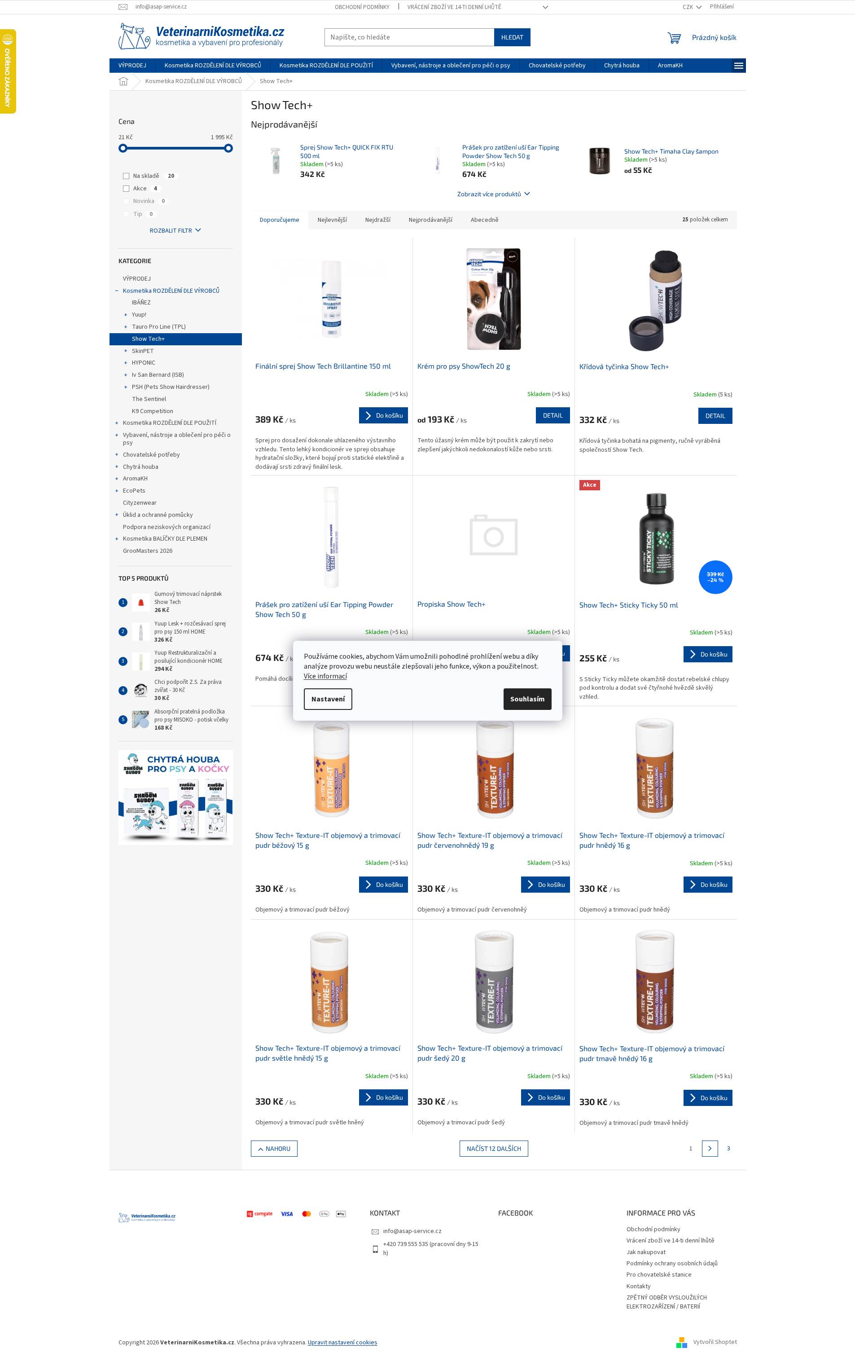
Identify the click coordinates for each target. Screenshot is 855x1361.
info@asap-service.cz (412, 1231)
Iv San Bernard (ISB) (158, 374)
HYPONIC (143, 362)
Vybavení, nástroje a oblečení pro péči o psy (177, 439)
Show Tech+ (148, 339)
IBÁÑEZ (141, 302)
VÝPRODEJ (137, 278)
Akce (145, 188)
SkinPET (143, 351)
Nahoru (278, 1148)
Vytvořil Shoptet (715, 1342)
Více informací (325, 676)
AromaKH (135, 478)
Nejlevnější (332, 220)
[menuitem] (132, 65)
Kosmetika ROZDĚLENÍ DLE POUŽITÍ (169, 422)
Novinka (149, 201)
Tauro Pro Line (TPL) (159, 326)
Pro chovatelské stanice (659, 1274)
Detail (553, 415)
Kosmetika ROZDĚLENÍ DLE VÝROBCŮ (171, 290)
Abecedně (485, 220)
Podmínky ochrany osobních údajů (672, 1263)
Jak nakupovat (646, 1252)
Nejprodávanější (430, 220)
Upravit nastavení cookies (342, 1342)
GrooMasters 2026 (147, 550)
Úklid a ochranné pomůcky (158, 515)
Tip (143, 214)
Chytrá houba (140, 466)
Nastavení (328, 699)
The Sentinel (149, 399)
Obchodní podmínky (362, 7)
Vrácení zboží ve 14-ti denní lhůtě (454, 7)
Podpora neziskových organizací (166, 527)
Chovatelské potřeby (151, 454)
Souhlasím (527, 699)
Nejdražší (377, 220)
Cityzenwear (140, 502)
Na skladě (153, 176)
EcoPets (134, 490)
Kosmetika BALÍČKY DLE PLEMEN (165, 538)
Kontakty (639, 1286)
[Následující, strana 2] (710, 1149)
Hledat (512, 37)
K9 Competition (152, 411)
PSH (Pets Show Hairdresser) (171, 387)
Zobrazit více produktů (489, 194)
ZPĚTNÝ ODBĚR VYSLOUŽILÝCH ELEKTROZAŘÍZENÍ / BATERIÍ (667, 1302)
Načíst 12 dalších (494, 1148)
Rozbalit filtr (171, 230)
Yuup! (139, 314)
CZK (688, 7)
